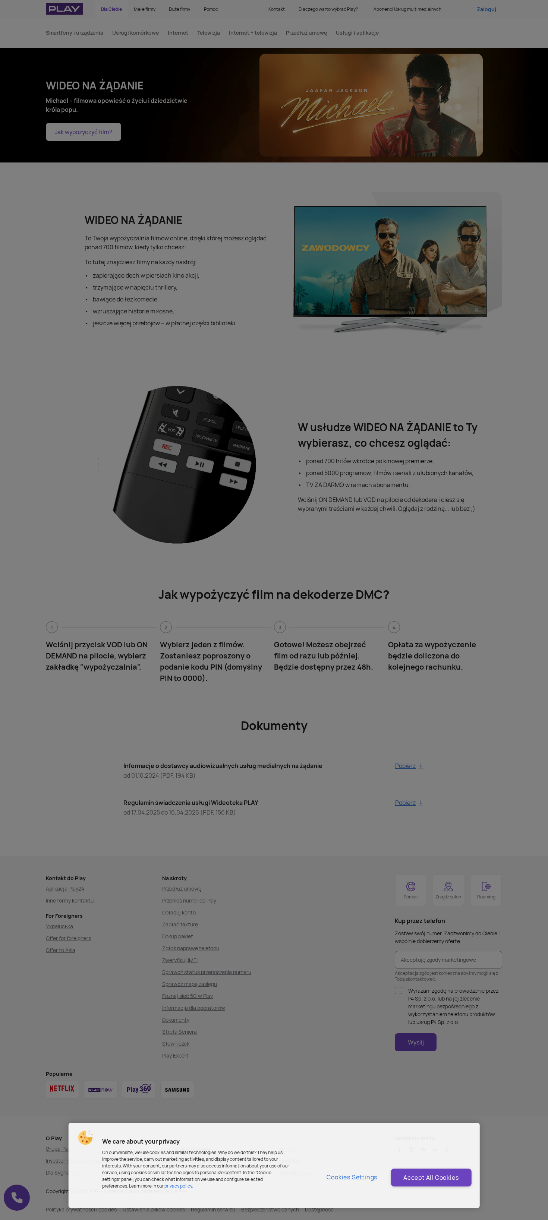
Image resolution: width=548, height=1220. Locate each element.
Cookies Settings (352, 1177)
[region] (274, 1165)
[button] (85, 1137)
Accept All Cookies (431, 1177)
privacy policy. (178, 1186)
